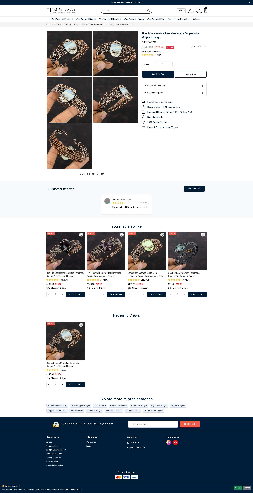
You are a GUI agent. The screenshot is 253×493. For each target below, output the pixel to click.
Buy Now (192, 74)
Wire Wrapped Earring (134, 19)
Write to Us (134, 442)
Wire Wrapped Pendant (62, 19)
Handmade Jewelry (118, 405)
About (49, 442)
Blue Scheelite (77, 410)
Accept (238, 488)
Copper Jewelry (133, 410)
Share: (82, 174)
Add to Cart (159, 74)
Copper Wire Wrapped (153, 410)
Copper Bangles (178, 405)
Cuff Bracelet (100, 405)
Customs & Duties (54, 454)
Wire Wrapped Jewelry (57, 405)
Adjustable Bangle (159, 405)
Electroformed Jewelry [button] (178, 19)
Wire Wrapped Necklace (110, 19)
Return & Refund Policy (56, 450)
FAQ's (88, 446)
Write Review (194, 188)
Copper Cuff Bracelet (57, 410)
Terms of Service (53, 458)
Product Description (153, 92)
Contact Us (91, 442)
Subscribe (189, 424)
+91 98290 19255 (137, 447)
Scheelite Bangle (94, 410)
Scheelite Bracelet (114, 410)
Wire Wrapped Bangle (86, 19)
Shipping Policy (52, 446)
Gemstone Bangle (139, 405)
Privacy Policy (52, 462)
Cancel (247, 488)
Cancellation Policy (54, 466)
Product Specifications (154, 85)
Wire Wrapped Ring (155, 19)
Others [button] (196, 19)
